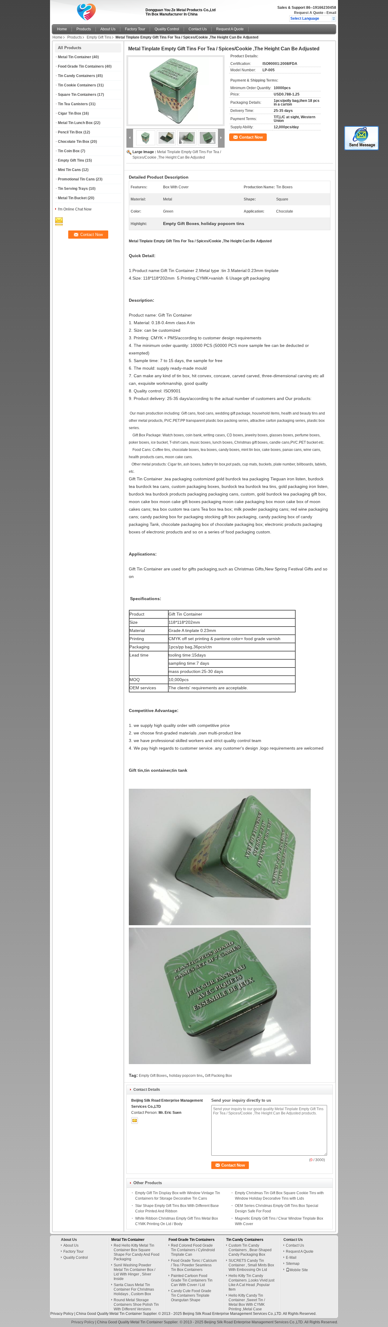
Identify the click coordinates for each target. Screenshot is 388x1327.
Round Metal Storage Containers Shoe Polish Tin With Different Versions (136, 1304)
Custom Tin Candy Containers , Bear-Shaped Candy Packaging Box (250, 1250)
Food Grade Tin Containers (81, 66)
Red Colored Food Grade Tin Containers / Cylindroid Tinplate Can (193, 1250)
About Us (107, 29)
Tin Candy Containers (76, 76)
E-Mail (291, 1257)
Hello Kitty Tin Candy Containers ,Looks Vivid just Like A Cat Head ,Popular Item (251, 1283)
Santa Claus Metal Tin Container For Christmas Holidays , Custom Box (134, 1289)
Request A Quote (308, 13)
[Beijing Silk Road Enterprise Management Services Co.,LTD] (333, 18)
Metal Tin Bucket (72, 198)
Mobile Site (298, 1270)
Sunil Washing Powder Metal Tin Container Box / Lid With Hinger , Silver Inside (134, 1272)
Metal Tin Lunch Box (75, 123)
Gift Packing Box (218, 1075)
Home (62, 29)
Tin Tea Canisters (73, 104)
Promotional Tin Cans (76, 179)
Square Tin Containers (77, 94)
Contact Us (198, 29)
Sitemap (292, 1263)
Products (83, 29)
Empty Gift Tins (99, 37)
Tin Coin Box (69, 151)
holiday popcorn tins (185, 1075)
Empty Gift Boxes (153, 1075)
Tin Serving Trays (73, 188)
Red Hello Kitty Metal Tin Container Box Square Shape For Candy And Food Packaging (136, 1252)
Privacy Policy (61, 1314)
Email (331, 13)
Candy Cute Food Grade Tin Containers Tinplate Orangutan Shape (191, 1295)
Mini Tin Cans (69, 170)
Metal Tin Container (74, 57)
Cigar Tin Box (69, 113)
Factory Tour (135, 29)
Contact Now (251, 137)
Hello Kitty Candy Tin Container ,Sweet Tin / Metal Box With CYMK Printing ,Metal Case (247, 1302)
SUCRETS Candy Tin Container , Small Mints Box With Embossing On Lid (251, 1265)
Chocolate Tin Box (73, 141)
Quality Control (167, 29)
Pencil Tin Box (70, 132)
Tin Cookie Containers (77, 85)
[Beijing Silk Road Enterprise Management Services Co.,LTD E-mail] (134, 1120)
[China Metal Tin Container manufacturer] (97, 10)
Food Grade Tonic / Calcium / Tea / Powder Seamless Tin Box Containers (194, 1265)
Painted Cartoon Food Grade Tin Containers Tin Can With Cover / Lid (191, 1280)
